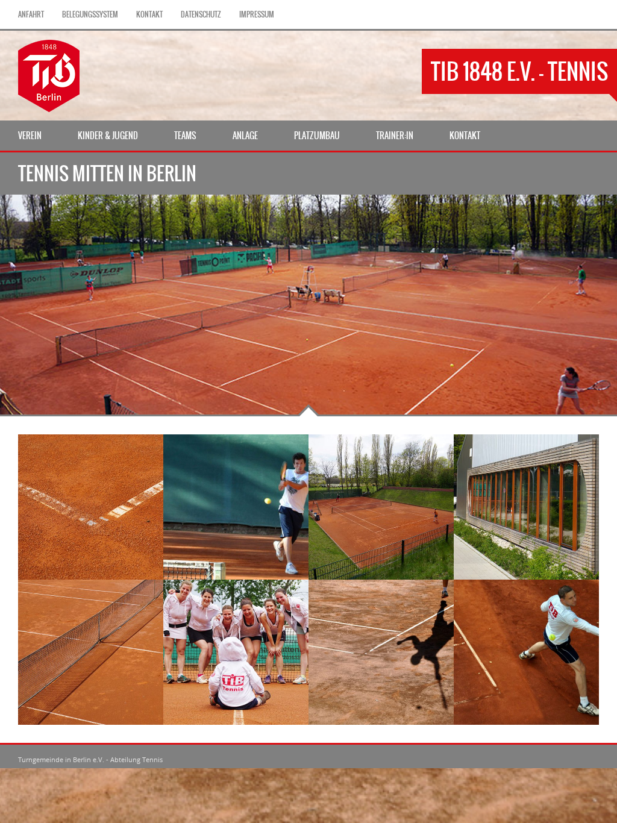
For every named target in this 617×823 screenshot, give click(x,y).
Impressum (256, 14)
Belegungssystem (90, 14)
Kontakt (149, 14)
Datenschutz (201, 14)
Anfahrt (31, 14)
